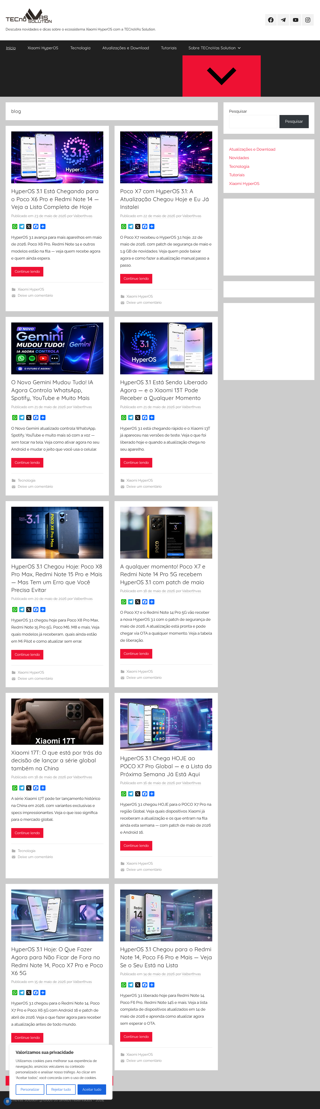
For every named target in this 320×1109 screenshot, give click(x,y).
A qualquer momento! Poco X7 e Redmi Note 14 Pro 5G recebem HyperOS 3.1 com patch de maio (162, 574)
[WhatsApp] (14, 226)
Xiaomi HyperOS (43, 47)
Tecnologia (80, 47)
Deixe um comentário (35, 295)
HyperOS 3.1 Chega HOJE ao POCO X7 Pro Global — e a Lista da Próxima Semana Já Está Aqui (166, 766)
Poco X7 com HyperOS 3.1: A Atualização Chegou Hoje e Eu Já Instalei (164, 199)
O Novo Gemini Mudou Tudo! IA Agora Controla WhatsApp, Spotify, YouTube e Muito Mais (52, 390)
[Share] (42, 226)
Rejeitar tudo (61, 1089)
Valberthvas (82, 216)
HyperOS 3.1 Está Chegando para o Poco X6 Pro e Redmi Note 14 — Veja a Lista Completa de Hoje (55, 199)
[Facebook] (35, 226)
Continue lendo (27, 271)
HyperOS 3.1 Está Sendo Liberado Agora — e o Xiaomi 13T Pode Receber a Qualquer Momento (164, 390)
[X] (28, 226)
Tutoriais (169, 47)
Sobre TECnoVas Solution (212, 47)
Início (11, 47)
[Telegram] (21, 226)
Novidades (239, 157)
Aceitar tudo (91, 1089)
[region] (60, 1072)
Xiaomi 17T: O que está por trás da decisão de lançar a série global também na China (56, 760)
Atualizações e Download (125, 47)
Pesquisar (238, 111)
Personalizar (30, 1089)
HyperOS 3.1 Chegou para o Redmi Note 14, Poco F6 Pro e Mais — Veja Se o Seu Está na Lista (166, 957)
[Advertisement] (269, 237)
